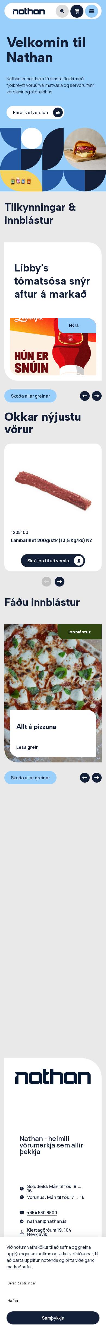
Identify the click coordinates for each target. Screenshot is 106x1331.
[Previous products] (46, 582)
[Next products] (59, 582)
